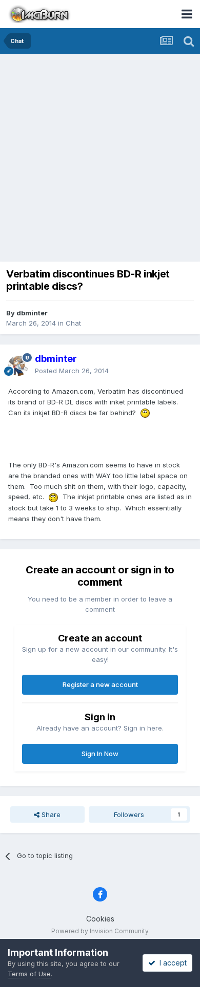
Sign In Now (100, 753)
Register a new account (100, 684)
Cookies (100, 918)
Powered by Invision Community (100, 931)
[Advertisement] (100, 159)
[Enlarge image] (145, 413)
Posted (72, 371)
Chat (73, 323)
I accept (171, 962)
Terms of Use (29, 974)
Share (50, 814)
